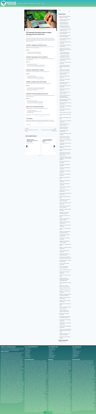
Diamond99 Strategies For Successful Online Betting (32, 398)
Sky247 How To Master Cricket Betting (35, 407)
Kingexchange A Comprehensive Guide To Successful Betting (9, 402)
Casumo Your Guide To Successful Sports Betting (32, 403)
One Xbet (50, 354)
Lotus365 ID (25, 3)
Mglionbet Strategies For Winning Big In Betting (55, 406)
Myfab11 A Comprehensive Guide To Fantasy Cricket (87, 399)
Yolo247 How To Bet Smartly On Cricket (56, 411)
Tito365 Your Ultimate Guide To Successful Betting (55, 397)
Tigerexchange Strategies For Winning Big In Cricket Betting (80, 393)
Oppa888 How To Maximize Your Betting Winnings (39, 361)
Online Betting (28, 356)
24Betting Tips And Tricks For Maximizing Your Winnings (35, 386)
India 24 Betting (51, 356)
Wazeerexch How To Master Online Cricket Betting (63, 396)
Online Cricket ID (38, 3)
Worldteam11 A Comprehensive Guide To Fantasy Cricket (82, 391)
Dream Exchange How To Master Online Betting (57, 382)
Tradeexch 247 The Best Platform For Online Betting (61, 364)
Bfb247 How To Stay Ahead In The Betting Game (35, 384)
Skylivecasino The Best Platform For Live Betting (36, 411)
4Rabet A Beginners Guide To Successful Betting (63, 388)
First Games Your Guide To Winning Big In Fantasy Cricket (9, 389)
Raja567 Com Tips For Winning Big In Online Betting (40, 363)
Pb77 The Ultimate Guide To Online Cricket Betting (8, 391)
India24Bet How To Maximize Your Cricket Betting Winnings (11, 386)
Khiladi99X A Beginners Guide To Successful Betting (79, 360)
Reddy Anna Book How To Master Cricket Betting (11, 396)
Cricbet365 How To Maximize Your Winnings (80, 381)
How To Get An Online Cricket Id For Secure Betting (8, 352)
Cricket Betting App (28, 357)
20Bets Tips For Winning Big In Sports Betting (16, 377)
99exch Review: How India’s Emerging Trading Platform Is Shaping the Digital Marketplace (65, 158)
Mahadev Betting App (31, 3)
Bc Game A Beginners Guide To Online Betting (54, 384)
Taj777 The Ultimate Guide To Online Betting (59, 361)
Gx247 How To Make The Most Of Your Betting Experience (37, 395)
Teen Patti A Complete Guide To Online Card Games (58, 363)
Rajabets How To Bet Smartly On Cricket (12, 392)
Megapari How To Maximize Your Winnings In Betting (79, 400)
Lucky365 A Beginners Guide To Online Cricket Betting (8, 356)
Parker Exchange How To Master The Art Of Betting (32, 364)
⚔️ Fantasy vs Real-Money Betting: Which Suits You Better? (47, 140)
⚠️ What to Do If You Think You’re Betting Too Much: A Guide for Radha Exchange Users (65, 49)
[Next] (54, 146)
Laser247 (74, 357)
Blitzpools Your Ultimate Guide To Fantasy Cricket (59, 380)
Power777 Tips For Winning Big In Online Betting (60, 402)
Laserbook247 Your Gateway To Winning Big (38, 397)
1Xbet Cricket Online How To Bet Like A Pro (7, 378)
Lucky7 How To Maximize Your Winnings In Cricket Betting (14, 401)
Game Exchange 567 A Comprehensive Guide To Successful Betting (10, 384)
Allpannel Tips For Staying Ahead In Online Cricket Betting (80, 389)
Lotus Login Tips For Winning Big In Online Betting (17, 383)
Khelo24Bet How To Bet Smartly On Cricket (80, 362)
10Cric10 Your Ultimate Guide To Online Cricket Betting (58, 387)
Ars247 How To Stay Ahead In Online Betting (82, 385)
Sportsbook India (75, 356)
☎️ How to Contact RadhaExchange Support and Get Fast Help (32, 140)
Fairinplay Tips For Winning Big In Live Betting (83, 409)
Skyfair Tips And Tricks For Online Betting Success (55, 399)
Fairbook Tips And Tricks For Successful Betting (57, 385)
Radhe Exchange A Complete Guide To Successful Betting (82, 396)
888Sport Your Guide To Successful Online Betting (16, 375)
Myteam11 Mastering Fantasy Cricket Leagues (34, 393)
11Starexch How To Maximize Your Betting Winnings (14, 379)
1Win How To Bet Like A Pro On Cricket (53, 389)
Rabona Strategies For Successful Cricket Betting (32, 362)
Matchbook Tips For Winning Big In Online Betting (88, 401)
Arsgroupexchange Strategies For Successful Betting (79, 383)
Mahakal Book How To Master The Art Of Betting (79, 402)
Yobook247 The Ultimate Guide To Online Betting (64, 383)
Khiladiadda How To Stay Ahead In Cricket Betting (57, 409)
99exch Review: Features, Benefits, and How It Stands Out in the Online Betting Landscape (65, 153)
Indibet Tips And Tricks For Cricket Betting (86, 405)
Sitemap (13, 350)
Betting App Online (52, 357)
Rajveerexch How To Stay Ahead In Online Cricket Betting (63, 412)
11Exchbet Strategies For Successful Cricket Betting (8, 380)
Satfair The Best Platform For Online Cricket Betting (32, 390)
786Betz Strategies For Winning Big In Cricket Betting (8, 376)
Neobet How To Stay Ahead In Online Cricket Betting (12, 394)
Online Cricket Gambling (76, 353)
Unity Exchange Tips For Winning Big (38, 408)
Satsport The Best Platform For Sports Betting (31, 396)
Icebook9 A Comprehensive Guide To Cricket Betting (36, 404)
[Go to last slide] (26, 146)
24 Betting (50, 352)
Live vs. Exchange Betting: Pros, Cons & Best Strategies (31, 129)
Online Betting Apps (28, 355)
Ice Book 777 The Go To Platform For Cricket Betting (10, 358)
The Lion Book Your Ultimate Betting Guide (40, 389)
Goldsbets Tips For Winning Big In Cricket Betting (79, 364)
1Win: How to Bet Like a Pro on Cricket (65, 112)
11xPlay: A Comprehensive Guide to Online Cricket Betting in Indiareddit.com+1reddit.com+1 (65, 96)
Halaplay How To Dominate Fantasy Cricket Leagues (15, 388)
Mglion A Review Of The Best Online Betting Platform (38, 381)
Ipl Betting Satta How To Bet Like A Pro (8, 398)
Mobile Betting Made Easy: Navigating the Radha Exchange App (49, 129)
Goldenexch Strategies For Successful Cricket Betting (32, 392)
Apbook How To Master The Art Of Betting (80, 387)
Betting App (27, 354)
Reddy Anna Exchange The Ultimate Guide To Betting (59, 392)
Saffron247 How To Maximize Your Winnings (61, 400)
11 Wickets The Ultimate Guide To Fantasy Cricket (10, 382)
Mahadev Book (28, 352)
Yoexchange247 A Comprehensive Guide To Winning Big (60, 394)
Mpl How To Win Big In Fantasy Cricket (34, 406)
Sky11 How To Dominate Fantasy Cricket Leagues (39, 402)
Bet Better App (75, 354)
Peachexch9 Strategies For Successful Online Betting (79, 398)
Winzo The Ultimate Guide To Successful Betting (88, 392)
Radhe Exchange (20, 3)
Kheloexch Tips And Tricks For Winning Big (36, 399)
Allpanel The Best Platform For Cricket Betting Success (86, 388)
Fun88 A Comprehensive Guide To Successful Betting (84, 407)
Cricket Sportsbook (76, 355)
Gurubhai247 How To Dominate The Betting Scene (87, 363)
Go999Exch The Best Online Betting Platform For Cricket (37, 391)
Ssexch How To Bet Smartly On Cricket (87, 394)
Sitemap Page (17, 350)
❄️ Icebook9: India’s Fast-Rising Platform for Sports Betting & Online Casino (65, 66)
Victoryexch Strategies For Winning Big (53, 365)
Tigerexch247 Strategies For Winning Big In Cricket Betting (62, 398)
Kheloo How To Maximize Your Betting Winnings (16, 390)
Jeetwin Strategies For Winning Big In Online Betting (12, 399)
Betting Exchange (51, 353)
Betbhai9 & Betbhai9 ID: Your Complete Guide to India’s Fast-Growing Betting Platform (64, 279)
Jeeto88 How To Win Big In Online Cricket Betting (81, 404)
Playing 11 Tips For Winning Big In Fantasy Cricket (32, 360)
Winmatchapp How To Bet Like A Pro (56, 379)
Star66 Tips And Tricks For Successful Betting (35, 410)
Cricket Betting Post (29, 359)
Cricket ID (43, 3)
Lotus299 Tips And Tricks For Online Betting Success (60, 407)
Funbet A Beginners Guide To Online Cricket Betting (55, 360)
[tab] (39, 155)
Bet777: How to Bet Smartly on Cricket (65, 269)
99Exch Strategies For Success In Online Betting (59, 390)
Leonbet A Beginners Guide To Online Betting (35, 401)
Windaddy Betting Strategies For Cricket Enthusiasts (34, 388)
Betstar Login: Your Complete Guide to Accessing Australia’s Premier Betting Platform (65, 330)
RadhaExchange (28, 124)
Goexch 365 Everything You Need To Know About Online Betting (34, 382)
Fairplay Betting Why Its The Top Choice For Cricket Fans (13, 355)
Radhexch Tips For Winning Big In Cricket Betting (87, 397)
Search (60, 10)
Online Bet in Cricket (76, 352)
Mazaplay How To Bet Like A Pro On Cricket (63, 405)
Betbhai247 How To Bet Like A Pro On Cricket (86, 382)
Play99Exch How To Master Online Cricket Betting (58, 404)
